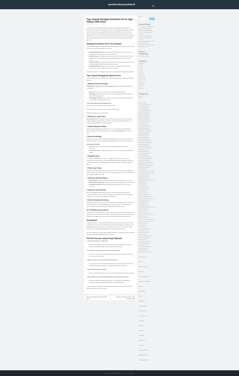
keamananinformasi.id (143, 250)
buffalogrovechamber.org (144, 178)
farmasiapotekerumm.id (144, 212)
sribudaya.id (151, 173)
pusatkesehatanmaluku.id (144, 128)
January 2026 (141, 76)
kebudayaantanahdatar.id (144, 171)
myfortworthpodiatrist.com (144, 237)
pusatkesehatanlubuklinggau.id (145, 147)
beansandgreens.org (143, 216)
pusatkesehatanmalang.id (144, 151)
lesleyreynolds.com (143, 225)
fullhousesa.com (142, 198)
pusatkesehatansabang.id (144, 133)
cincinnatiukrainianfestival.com (145, 196)
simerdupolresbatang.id (144, 174)
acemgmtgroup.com (143, 192)
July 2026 (141, 65)
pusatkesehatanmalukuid (121, 4)
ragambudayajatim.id (143, 164)
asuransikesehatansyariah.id (145, 104)
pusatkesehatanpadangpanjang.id (146, 142)
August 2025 (141, 85)
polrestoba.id (141, 207)
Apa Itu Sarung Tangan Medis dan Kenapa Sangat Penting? (96, 297)
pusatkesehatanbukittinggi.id (145, 140)
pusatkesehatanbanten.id (144, 112)
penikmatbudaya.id (149, 165)
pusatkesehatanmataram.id (144, 153)
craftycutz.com (151, 180)
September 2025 (142, 83)
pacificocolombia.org (149, 219)
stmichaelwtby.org (143, 248)
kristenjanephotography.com (145, 241)
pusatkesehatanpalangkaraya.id (145, 158)
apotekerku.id (142, 160)
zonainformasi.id (142, 252)
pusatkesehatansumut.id (144, 115)
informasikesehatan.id (143, 208)
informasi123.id (149, 252)
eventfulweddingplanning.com (145, 228)
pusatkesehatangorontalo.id (145, 131)
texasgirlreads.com (143, 182)
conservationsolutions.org (144, 217)
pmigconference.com (143, 223)
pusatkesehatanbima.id (143, 155)
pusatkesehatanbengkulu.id (144, 126)
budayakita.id (150, 164)
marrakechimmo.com (143, 203)
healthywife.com (142, 199)
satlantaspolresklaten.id (144, 176)
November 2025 (142, 79)
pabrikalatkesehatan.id (143, 108)
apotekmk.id (147, 160)
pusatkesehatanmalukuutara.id (145, 129)
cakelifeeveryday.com (150, 214)
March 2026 (141, 72)
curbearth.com (142, 219)
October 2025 (142, 81)
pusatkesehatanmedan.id (144, 135)
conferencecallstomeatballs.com (145, 246)
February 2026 (142, 74)
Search (140, 16)
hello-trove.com (149, 221)
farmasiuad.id (141, 162)
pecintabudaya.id (148, 162)
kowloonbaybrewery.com (144, 230)
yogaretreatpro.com (143, 239)
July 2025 (141, 87)
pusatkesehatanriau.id (143, 122)
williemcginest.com (143, 183)
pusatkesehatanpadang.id (144, 139)
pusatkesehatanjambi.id (144, 124)
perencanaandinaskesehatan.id (145, 110)
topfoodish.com (142, 221)
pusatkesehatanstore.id (144, 106)
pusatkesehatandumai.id (144, 144)
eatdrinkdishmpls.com (143, 180)
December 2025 (142, 78)
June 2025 (141, 88)
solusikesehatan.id (143, 103)
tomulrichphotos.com (143, 226)
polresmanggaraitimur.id (144, 205)
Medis (140, 98)
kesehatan (105, 24)
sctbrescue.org (142, 243)
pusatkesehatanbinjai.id (144, 137)
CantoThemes (131, 373)
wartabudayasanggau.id (144, 173)
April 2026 (141, 70)
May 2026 (141, 69)
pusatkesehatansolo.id (143, 149)
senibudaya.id (141, 165)
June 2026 (141, 67)
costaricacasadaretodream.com (145, 235)
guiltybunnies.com (143, 191)
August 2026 (141, 63)
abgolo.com (147, 232)
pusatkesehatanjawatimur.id (145, 113)
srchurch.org (148, 243)
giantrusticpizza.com (143, 244)
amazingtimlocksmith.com (144, 201)
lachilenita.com (142, 232)
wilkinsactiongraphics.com (144, 189)
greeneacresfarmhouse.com (145, 194)
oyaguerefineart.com (150, 198)
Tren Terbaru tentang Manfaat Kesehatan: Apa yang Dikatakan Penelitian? (145, 37)
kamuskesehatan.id (143, 210)
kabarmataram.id (142, 214)
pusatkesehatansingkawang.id (145, 156)
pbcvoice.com (149, 199)
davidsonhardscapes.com (144, 187)
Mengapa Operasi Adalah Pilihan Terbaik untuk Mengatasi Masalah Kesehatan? (146, 32)
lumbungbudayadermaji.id (144, 167)
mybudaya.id (152, 171)
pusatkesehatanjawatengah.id (145, 121)
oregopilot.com (142, 234)
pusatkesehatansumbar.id (144, 117)
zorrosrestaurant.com (143, 185)
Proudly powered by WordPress (111, 373)
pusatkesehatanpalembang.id (145, 146)
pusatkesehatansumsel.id (144, 119)
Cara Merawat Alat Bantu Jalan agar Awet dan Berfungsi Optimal (125, 297)
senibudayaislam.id (143, 169)
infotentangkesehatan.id (150, 207)
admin (98, 24)
